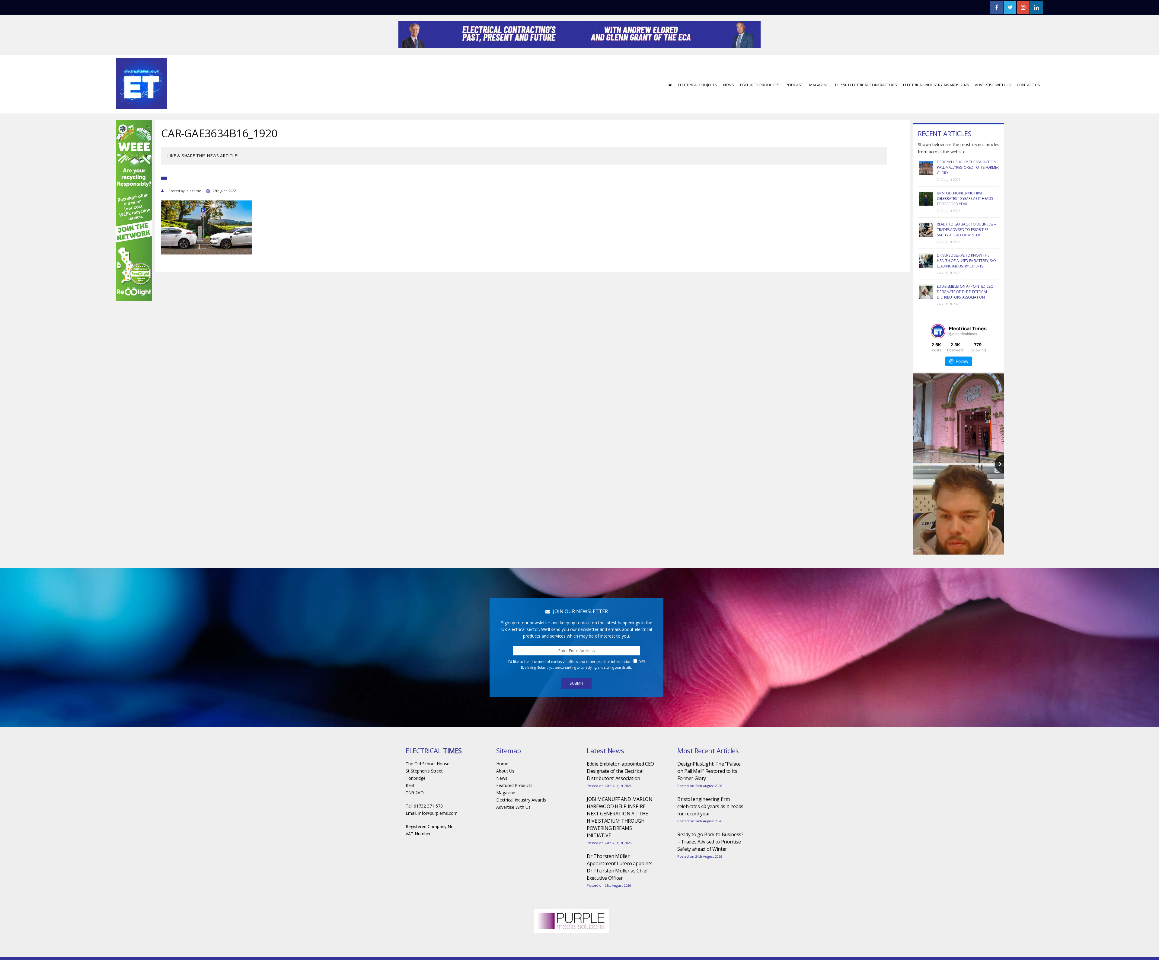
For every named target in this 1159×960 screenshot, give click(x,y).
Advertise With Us (993, 103)
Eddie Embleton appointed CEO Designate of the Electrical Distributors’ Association (965, 310)
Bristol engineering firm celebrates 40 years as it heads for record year (965, 217)
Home (502, 782)
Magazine (819, 103)
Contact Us (1028, 103)
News (728, 103)
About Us (505, 789)
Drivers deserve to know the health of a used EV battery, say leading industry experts (966, 279)
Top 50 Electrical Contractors (866, 103)
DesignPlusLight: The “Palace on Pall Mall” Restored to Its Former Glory (968, 186)
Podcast (794, 103)
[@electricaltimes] (938, 349)
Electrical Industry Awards (521, 818)
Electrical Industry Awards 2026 (936, 103)
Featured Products (760, 103)
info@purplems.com (438, 831)
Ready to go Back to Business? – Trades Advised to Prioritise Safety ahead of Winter (966, 248)
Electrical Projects (697, 103)
